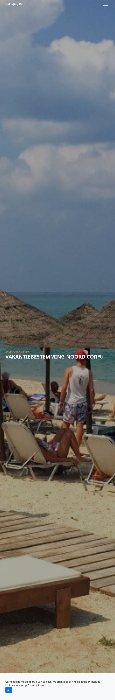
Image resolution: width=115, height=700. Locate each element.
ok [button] (8, 690)
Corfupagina (14, 4)
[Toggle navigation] (105, 3)
